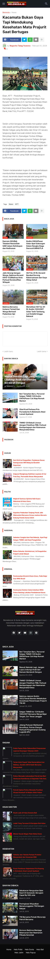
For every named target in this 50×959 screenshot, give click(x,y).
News (14, 12)
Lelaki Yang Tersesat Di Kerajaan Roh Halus (29, 823)
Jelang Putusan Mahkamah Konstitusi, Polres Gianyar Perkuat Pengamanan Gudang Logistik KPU (32, 728)
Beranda (6, 12)
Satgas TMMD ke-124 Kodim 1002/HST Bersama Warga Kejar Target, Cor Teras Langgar (33, 714)
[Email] (35, 40)
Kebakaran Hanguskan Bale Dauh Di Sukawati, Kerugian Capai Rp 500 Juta (31, 892)
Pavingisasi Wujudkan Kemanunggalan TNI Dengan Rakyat (31, 906)
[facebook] (14, 633)
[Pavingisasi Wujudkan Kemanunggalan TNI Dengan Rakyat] (10, 908)
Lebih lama (41, 351)
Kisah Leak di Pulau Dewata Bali (25, 813)
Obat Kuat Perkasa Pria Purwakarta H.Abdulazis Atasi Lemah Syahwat (32, 411)
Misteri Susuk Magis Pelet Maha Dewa (27, 834)
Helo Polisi (18, 949)
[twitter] (19, 633)
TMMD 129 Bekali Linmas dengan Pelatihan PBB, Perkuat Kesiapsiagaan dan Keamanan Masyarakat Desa (32, 426)
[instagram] (30, 633)
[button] (3, 4)
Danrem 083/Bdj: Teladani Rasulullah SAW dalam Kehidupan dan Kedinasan (12, 244)
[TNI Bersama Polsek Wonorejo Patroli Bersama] (10, 921)
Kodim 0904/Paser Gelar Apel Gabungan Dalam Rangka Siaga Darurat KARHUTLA (35, 244)
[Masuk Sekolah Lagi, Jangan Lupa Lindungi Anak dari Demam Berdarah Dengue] (10, 671)
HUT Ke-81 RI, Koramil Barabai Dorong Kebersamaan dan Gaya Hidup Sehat (36, 276)
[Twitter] (24, 40)
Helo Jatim (18, 952)
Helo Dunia (29, 949)
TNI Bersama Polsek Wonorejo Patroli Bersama (32, 918)
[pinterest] (36, 633)
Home (8, 949)
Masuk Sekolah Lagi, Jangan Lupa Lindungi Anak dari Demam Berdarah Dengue (31, 669)
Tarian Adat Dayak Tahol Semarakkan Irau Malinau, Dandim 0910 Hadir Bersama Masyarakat (28, 764)
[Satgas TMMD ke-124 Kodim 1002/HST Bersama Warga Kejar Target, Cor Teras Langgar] (10, 716)
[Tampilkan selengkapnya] (41, 40)
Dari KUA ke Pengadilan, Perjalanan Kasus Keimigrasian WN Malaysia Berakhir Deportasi (29, 462)
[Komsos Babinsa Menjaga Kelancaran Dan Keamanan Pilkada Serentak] (10, 934)
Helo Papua (31, 952)
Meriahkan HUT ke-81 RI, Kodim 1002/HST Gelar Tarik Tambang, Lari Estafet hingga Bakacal (35, 311)
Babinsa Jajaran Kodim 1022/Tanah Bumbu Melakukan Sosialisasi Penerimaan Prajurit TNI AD (33, 699)
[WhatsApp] (30, 40)
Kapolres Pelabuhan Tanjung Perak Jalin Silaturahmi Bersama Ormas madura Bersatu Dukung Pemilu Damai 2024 (30, 515)
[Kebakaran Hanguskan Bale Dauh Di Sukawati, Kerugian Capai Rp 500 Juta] (10, 894)
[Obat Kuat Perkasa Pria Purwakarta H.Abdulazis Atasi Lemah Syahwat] (10, 413)
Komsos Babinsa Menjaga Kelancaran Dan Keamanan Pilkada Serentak (30, 932)
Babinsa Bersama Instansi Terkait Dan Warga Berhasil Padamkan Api (11, 310)
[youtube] (25, 633)
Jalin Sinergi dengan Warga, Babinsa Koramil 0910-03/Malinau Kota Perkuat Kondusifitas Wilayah (13, 277)
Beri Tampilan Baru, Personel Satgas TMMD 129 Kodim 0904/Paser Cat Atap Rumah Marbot (31, 397)
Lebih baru (8, 351)
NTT (16, 204)
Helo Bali (40, 949)
